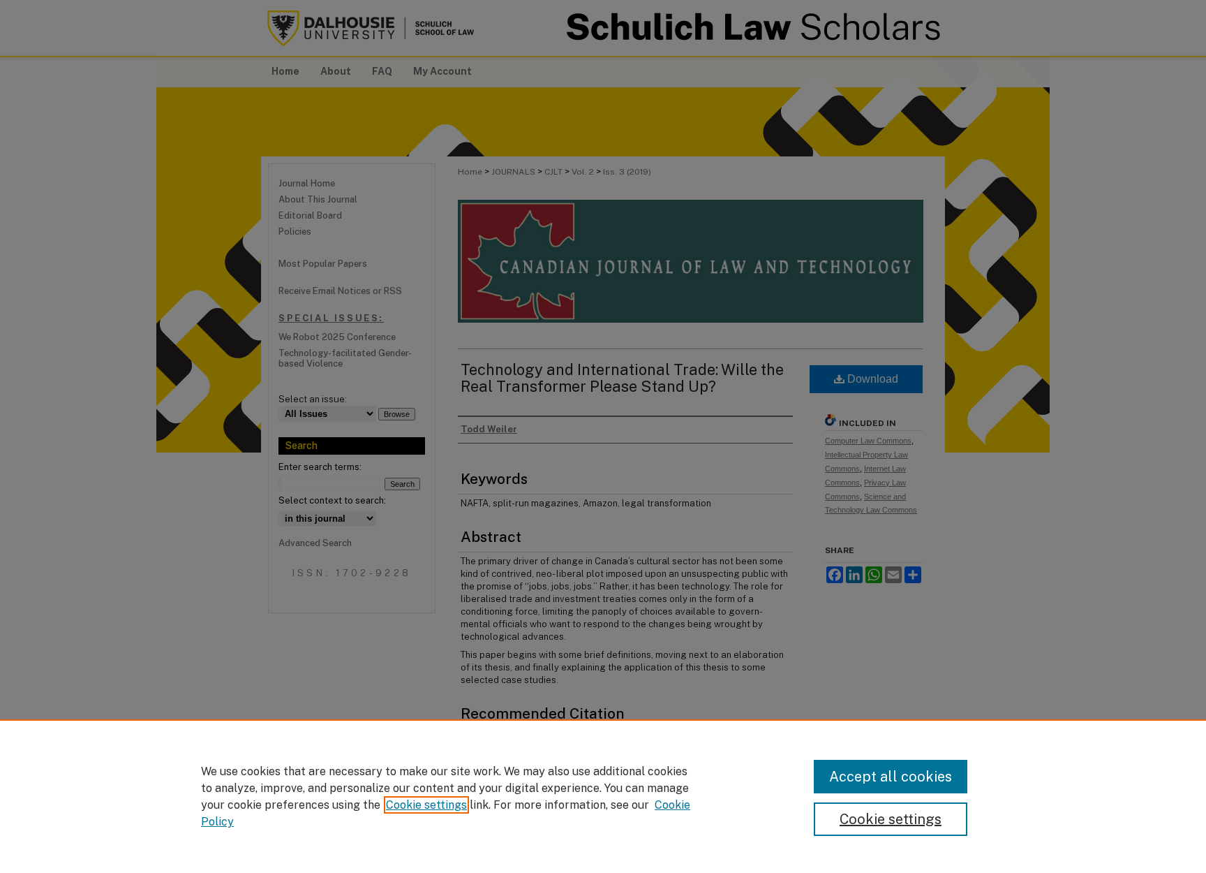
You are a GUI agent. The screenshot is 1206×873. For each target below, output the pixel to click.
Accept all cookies (890, 776)
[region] (603, 796)
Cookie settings (426, 805)
